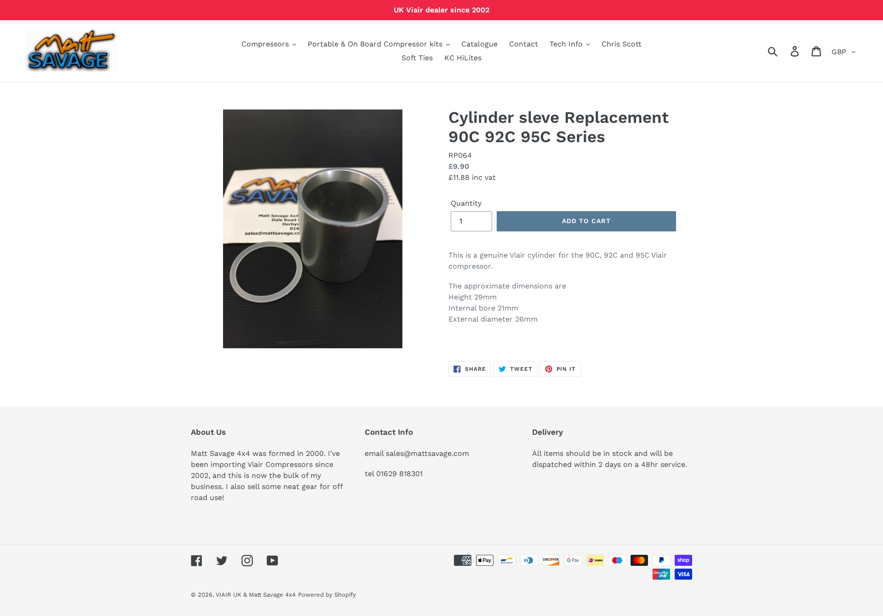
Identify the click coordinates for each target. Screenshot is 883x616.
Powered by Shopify (327, 594)
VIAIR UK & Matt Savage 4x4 (256, 594)
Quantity (466, 203)
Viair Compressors (280, 464)
